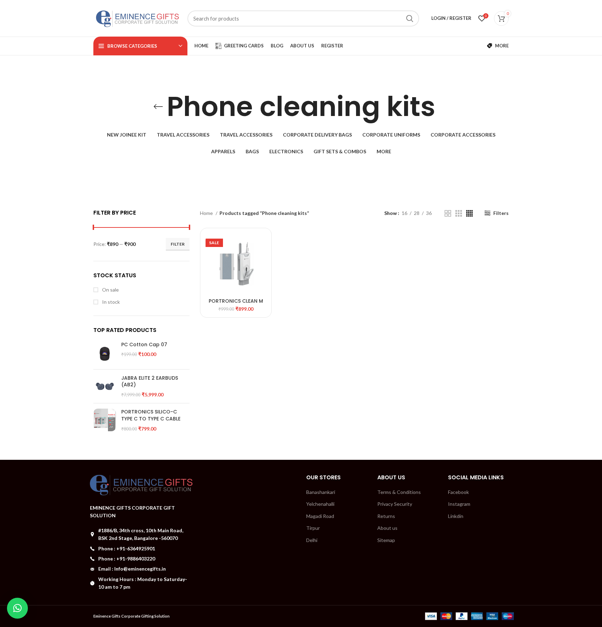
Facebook (458, 492)
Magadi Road (320, 516)
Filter (178, 244)
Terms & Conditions (399, 492)
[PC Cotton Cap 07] (104, 352)
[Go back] (158, 107)
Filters (501, 213)
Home (207, 213)
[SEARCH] (409, 18)
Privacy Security (394, 504)
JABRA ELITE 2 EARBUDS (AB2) (149, 381)
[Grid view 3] (458, 213)
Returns (386, 516)
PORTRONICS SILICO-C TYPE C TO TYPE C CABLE (150, 415)
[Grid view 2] (448, 213)
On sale (110, 290)
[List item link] (141, 548)
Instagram (459, 504)
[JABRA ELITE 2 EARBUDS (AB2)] (104, 386)
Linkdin (455, 516)
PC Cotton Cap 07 (144, 344)
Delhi (311, 540)
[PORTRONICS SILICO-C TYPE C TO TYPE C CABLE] (104, 420)
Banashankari (320, 492)
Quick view (261, 245)
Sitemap (386, 540)
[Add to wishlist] (261, 260)
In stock (110, 302)
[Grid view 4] (469, 213)
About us (387, 528)
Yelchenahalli (320, 504)
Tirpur (313, 528)
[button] (17, 608)
